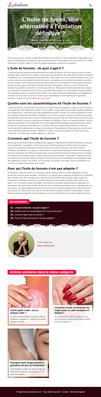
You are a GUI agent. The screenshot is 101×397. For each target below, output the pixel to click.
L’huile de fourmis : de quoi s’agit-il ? (30, 208)
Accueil (34, 40)
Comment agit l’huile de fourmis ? (27, 215)
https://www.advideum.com (29, 392)
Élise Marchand (45, 245)
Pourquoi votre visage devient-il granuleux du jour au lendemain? (27, 364)
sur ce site (45, 98)
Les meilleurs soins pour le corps (55, 40)
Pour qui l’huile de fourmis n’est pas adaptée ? (33, 218)
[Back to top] (94, 390)
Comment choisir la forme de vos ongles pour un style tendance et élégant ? (71, 310)
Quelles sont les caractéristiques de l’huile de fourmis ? (37, 211)
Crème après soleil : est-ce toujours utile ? (24, 311)
